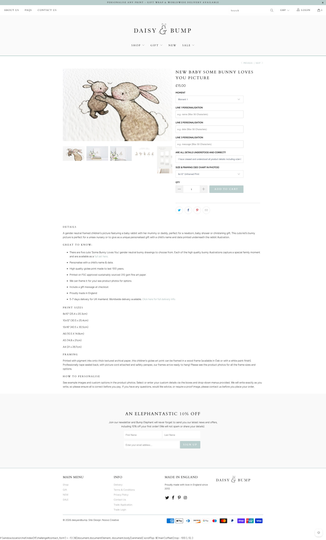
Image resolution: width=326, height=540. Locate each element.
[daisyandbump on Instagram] (185, 498)
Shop (136, 45)
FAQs (28, 10)
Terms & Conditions (124, 489)
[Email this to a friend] (206, 210)
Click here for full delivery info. (159, 299)
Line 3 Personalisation (189, 137)
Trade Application (123, 504)
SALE (187, 45)
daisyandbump (79, 520)
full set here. (101, 256)
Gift (154, 45)
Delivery (118, 484)
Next (258, 63)
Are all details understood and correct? (201, 152)
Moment (180, 92)
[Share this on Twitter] (179, 210)
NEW (172, 45)
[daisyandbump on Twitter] (167, 498)
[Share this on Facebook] (188, 210)
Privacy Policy (121, 494)
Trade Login (120, 509)
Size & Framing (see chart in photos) (197, 167)
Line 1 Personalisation (189, 107)
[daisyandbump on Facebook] (173, 498)
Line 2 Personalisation (189, 122)
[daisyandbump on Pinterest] (179, 498)
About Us (11, 10)
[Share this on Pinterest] (197, 210)
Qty (178, 182)
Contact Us (47, 10)
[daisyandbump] (163, 29)
